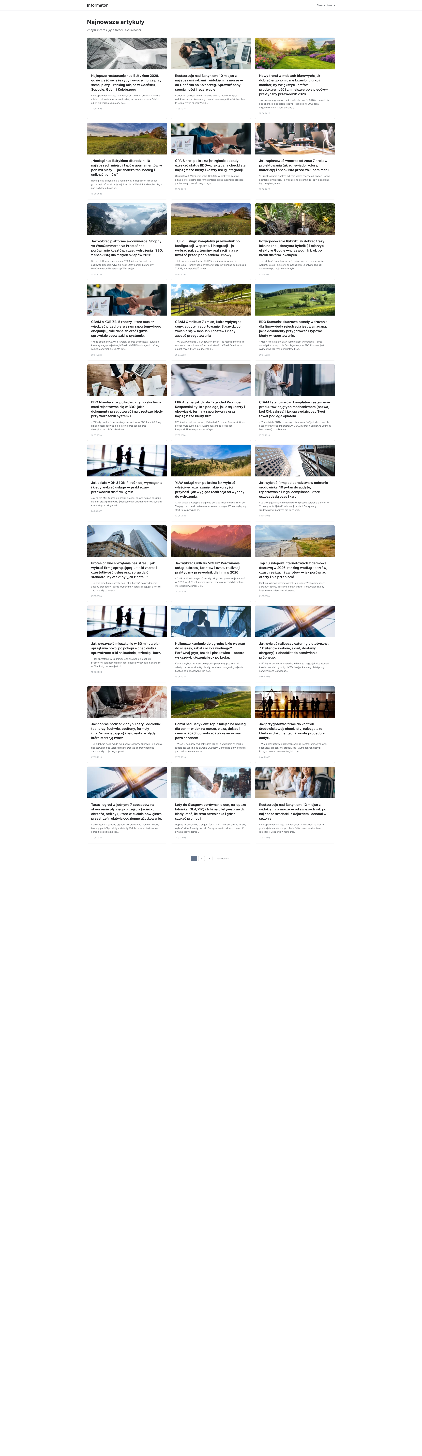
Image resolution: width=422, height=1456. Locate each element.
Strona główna (326, 5)
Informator (97, 5)
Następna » (222, 858)
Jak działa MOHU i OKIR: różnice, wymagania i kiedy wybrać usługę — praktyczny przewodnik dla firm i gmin (126, 487)
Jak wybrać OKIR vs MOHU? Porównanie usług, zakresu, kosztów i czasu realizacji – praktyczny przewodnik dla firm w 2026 (209, 567)
